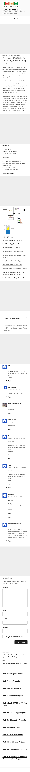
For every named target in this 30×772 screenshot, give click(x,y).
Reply (9, 381)
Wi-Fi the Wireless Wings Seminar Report (14, 278)
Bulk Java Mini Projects (11, 688)
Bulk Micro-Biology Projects (14, 742)
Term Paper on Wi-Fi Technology (12, 264)
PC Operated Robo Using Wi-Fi (11, 247)
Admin (18, 55)
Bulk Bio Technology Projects (14, 713)
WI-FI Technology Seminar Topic (12, 240)
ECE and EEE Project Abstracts (15, 317)
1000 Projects (11, 10)
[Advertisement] (15, 39)
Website (5, 627)
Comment (5, 587)
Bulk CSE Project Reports (12, 674)
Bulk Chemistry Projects (12, 727)
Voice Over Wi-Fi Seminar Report (12, 261)
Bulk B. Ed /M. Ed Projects (12, 735)
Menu (16, 18)
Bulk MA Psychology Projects (14, 749)
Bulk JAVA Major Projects (12, 696)
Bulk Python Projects (11, 681)
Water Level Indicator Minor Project (13, 251)
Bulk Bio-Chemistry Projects (14, 720)
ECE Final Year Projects (13, 318)
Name (4, 610)
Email (4, 619)
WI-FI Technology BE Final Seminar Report (14, 268)
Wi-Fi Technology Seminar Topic (12, 244)
